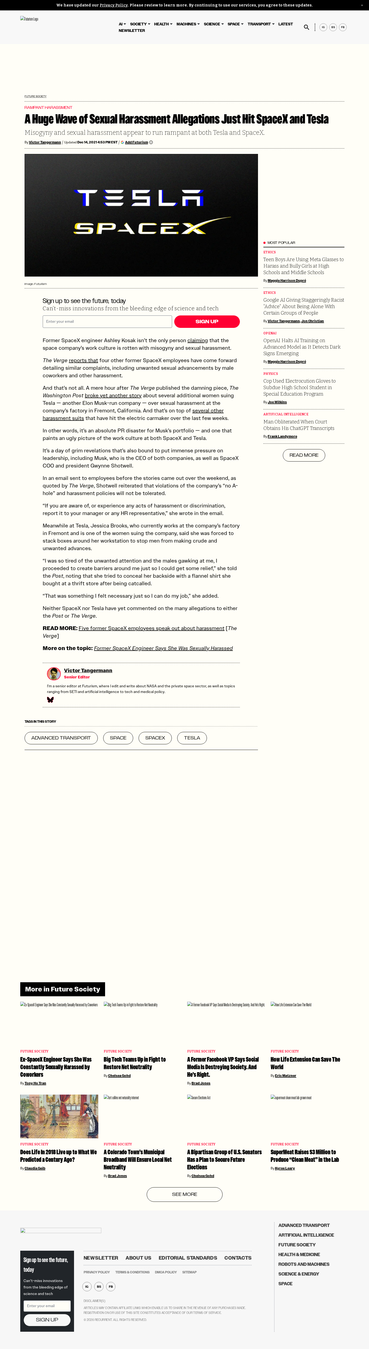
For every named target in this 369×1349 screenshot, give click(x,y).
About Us (139, 1258)
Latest (286, 24)
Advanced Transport (304, 1225)
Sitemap (189, 1272)
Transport (259, 24)
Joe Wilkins (277, 402)
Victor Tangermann (45, 142)
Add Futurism (136, 142)
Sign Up (207, 322)
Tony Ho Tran (35, 1083)
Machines (186, 24)
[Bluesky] (50, 700)
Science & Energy (299, 1274)
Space (234, 24)
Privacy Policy (114, 5)
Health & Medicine (299, 1254)
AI (120, 24)
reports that (83, 360)
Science (212, 24)
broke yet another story (113, 395)
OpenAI (270, 333)
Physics (270, 374)
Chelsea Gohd (119, 1076)
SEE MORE (184, 1194)
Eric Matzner (285, 1076)
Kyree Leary (285, 1168)
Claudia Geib (35, 1168)
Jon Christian (312, 321)
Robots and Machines (304, 1264)
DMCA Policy (166, 1272)
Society (138, 24)
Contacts (238, 1258)
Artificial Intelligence (285, 414)
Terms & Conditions (132, 1272)
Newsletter (132, 30)
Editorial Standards (188, 1258)
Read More (304, 455)
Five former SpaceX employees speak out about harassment (151, 628)
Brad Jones (201, 1083)
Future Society (35, 96)
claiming (197, 340)
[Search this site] (306, 27)
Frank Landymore (282, 436)
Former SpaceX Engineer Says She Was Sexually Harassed (163, 648)
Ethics (269, 252)
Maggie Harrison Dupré (287, 280)
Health (161, 24)
